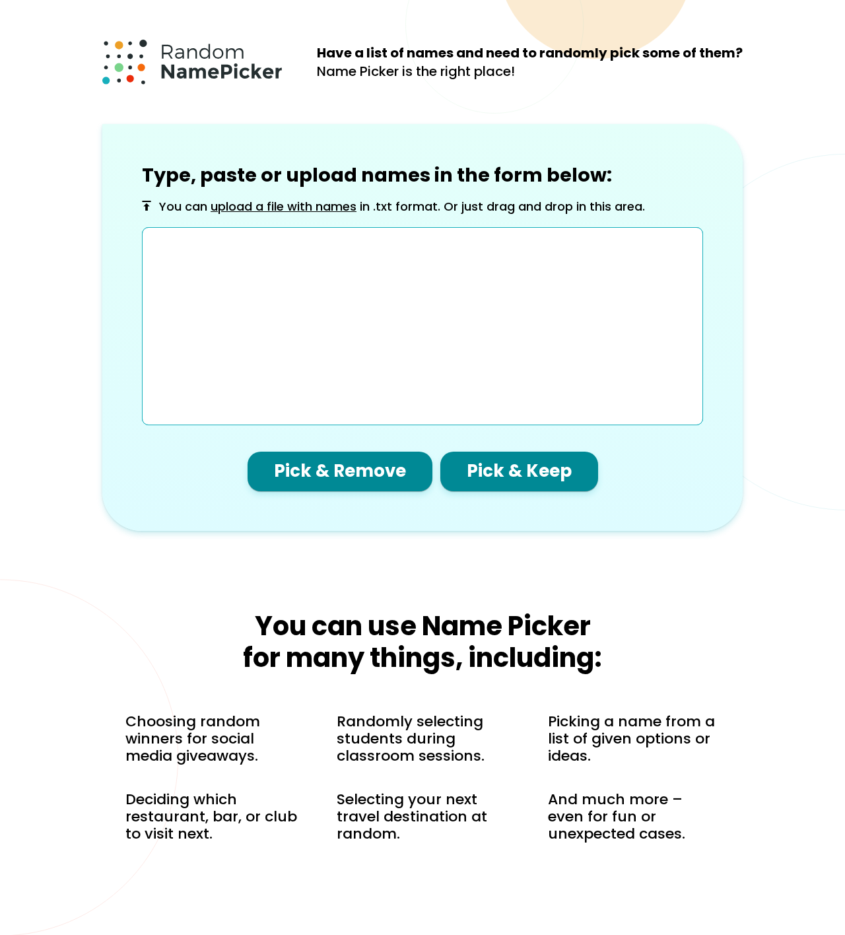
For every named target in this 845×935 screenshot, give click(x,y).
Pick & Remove (340, 471)
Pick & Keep (519, 471)
